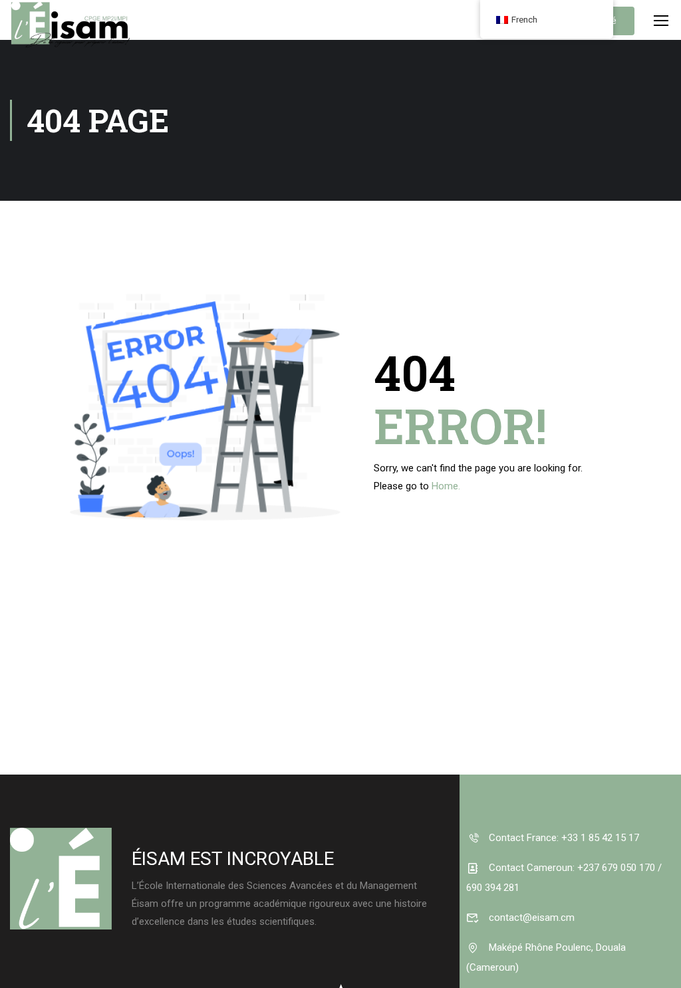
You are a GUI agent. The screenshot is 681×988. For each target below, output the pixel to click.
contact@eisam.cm (530, 918)
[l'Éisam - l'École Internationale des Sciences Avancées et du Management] (70, 33)
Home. (446, 486)
